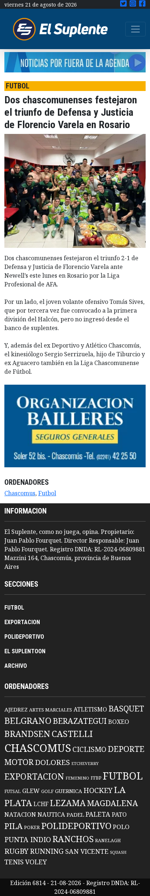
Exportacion (34, 776)
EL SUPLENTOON (25, 651)
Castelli (72, 734)
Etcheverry (85, 763)
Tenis (14, 861)
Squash (118, 852)
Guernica (68, 790)
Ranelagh (108, 840)
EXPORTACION (22, 622)
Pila (13, 826)
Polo (121, 826)
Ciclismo (89, 749)
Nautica (51, 814)
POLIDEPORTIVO (24, 636)
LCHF (40, 804)
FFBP (96, 778)
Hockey (97, 790)
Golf (47, 791)
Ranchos (73, 839)
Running (47, 851)
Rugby (16, 851)
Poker (32, 827)
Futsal (12, 791)
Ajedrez (16, 709)
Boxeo (118, 721)
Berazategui (80, 720)
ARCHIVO (15, 665)
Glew (31, 791)
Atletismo (90, 709)
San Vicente (86, 851)
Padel (75, 814)
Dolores (52, 762)
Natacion (20, 814)
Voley (36, 861)
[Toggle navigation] (135, 29)
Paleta (98, 814)
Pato (119, 814)
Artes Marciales (50, 709)
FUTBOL (14, 607)
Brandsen (27, 734)
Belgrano (27, 720)
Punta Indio (27, 839)
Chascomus (19, 493)
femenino (77, 778)
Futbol (47, 493)
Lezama (68, 803)
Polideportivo (76, 826)
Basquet (126, 708)
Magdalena (112, 803)
